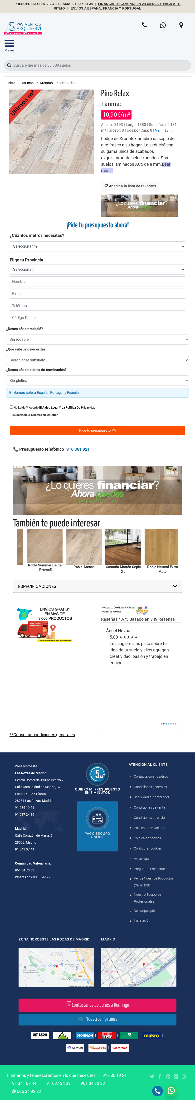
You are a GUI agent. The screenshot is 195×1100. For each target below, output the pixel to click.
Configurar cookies (148, 848)
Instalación (142, 920)
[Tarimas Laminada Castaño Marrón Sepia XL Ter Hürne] (82, 547)
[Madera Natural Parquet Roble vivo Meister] (160, 547)
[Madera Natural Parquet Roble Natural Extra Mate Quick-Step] (121, 547)
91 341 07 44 (24, 1083)
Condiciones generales (150, 787)
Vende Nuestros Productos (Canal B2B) (154, 881)
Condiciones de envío (149, 818)
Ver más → (164, 130)
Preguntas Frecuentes (150, 869)
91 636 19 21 (114, 1075)
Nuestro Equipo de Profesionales (147, 898)
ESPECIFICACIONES (37, 586)
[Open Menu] (9, 47)
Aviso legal (142, 858)
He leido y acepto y (54, 407)
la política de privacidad (78, 407)
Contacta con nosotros (151, 776)
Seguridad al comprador (151, 797)
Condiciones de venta (149, 807)
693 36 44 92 (40, 877)
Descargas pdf (144, 911)
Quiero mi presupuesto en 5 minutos (97, 791)
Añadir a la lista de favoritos (132, 186)
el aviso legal (48, 407)
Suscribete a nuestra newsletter (35, 415)
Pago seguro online (97, 835)
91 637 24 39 (58, 1083)
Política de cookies (147, 838)
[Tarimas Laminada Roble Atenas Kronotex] (42, 547)
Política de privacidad (149, 828)
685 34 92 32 (28, 1091)
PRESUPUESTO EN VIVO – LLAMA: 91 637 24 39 (54, 4)
